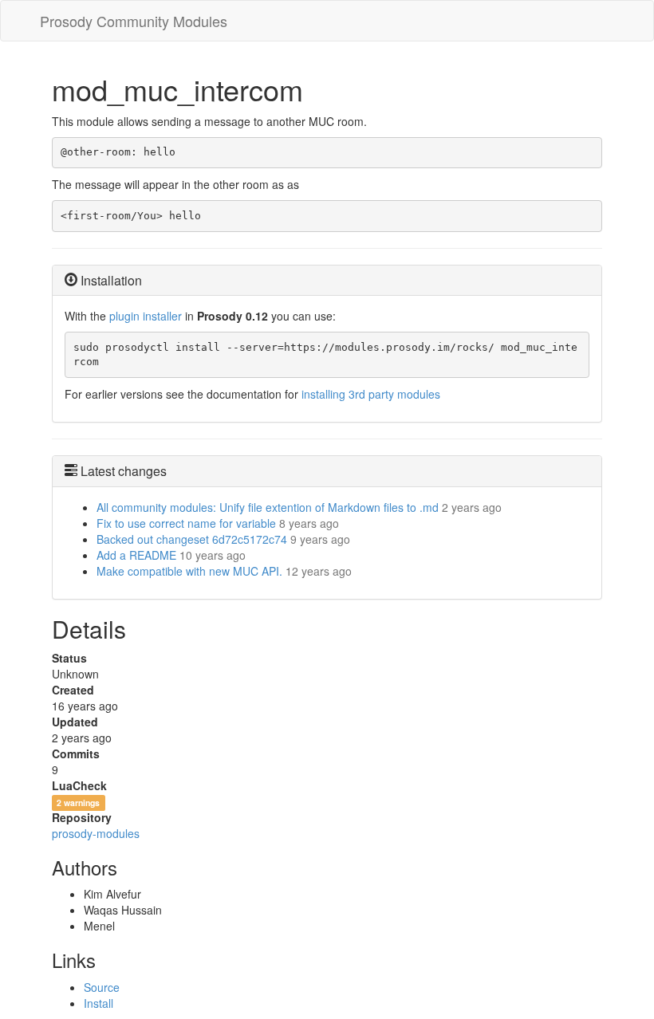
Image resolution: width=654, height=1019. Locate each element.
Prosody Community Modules (133, 20)
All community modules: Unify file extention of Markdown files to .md (268, 507)
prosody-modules (96, 833)
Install (98, 1003)
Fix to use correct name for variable (186, 523)
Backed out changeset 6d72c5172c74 (192, 539)
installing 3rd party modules (370, 394)
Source (102, 987)
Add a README (136, 555)
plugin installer (145, 316)
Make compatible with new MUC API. (189, 571)
